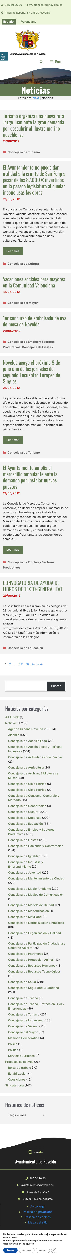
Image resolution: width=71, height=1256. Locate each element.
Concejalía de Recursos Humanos (31, 965)
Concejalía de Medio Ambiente (29, 888)
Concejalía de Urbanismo (25, 1020)
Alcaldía (13, 735)
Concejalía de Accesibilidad (27, 741)
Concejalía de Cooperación (27, 806)
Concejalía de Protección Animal (31, 959)
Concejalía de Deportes (24, 817)
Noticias (11, 723)
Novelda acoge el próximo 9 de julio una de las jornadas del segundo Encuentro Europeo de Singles (31, 371)
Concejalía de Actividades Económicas (35, 757)
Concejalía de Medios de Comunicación (36, 894)
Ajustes (42, 1250)
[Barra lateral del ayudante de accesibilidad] (4, 56)
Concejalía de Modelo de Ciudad (31, 905)
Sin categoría (14, 1085)
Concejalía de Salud (22, 982)
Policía (12, 1044)
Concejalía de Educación (25, 648)
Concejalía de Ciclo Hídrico (27, 784)
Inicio (35, 98)
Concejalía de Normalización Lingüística (36, 923)
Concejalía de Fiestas (37, 347)
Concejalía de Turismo (24, 152)
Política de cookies (38, 1217)
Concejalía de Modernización (28, 911)
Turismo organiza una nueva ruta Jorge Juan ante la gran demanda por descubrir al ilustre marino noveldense (33, 125)
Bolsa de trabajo (19, 1067)
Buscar (56, 686)
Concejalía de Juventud (24, 872)
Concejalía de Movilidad (25, 917)
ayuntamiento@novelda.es (45, 4)
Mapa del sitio (38, 1222)
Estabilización (17, 1073)
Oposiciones (16, 1079)
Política (13, 1050)
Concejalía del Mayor (23, 303)
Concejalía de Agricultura (26, 767)
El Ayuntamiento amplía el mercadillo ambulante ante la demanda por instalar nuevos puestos (30, 477)
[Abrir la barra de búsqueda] (41, 61)
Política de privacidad (38, 1212)
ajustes (30, 1243)
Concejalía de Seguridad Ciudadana (33, 988)
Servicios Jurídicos (21, 1056)
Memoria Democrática (23, 1038)
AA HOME (12, 717)
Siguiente (34, 664)
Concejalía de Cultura (23, 263)
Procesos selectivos (19, 1061)
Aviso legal (37, 1206)
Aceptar (10, 1250)
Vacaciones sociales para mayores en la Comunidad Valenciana (34, 282)
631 (21, 664)
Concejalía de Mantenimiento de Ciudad (36, 878)
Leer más (12, 251)
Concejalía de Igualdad (24, 856)
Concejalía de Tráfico (23, 998)
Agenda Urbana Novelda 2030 (29, 729)
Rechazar (26, 1250)
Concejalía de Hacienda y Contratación (35, 846)
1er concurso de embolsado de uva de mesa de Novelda (34, 321)
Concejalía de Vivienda (24, 1026)
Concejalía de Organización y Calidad (34, 933)
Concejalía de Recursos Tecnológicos (34, 971)
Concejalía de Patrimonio (25, 953)
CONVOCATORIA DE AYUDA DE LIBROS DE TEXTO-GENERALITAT (32, 586)
